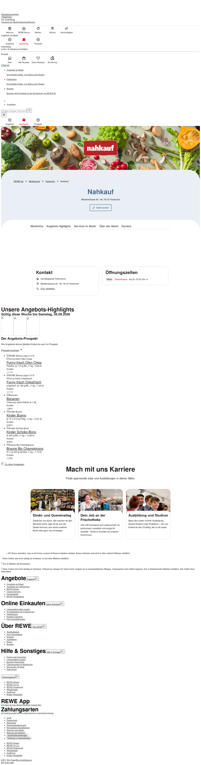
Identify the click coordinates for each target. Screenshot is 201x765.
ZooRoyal (11, 692)
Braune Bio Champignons (25, 448)
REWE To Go (13, 685)
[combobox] (13, 111)
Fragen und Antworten (16, 657)
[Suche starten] (29, 110)
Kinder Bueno (16, 415)
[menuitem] (10, 30)
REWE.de (18, 181)
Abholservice (12, 614)
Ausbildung (12, 639)
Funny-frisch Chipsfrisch (24, 381)
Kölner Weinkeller (14, 694)
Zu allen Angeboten (14, 464)
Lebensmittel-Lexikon (16, 659)
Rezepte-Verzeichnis (15, 662)
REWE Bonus (13, 589)
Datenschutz (12, 720)
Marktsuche (34, 181)
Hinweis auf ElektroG (16, 733)
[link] (103, 72)
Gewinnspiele (12, 594)
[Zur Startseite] (10, 5)
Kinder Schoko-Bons (21, 431)
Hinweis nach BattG (15, 730)
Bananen (13, 398)
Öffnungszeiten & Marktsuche (20, 664)
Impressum (11, 723)
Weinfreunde (12, 689)
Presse (9, 642)
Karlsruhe (50, 181)
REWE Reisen (13, 682)
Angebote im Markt (15, 584)
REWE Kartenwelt (15, 687)
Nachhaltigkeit (13, 632)
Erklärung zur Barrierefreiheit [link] (19, 738)
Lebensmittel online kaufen (18, 609)
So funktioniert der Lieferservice (20, 612)
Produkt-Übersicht (14, 617)
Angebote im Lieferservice (18, 587)
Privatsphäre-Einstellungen (18, 728)
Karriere (10, 637)
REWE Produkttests (15, 596)
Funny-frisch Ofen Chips (24, 362)
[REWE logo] (5, 65)
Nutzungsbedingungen (16, 725)
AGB (9, 718)
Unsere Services (14, 591)
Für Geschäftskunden (16, 619)
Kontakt (10, 644)
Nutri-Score (12, 669)
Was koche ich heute (15, 667)
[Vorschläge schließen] (4, 115)
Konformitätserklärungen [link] (17, 735)
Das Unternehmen (14, 634)
